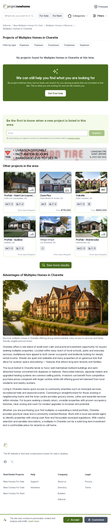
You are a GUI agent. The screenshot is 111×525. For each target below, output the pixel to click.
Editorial (7, 25)
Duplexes (24, 45)
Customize (97, 519)
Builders (61, 493)
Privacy (88, 481)
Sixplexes (84, 45)
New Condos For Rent (13, 493)
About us (62, 481)
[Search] (32, 15)
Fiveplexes (69, 45)
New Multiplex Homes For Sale (28, 25)
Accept (74, 519)
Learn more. (33, 521)
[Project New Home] (16, 6)
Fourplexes (53, 45)
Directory (62, 487)
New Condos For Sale (13, 487)
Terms (88, 487)
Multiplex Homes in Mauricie (59, 25)
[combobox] (19, 16)
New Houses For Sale (13, 481)
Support (34, 481)
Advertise (35, 487)
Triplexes (38, 45)
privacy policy (74, 138)
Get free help (55, 93)
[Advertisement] (55, 154)
